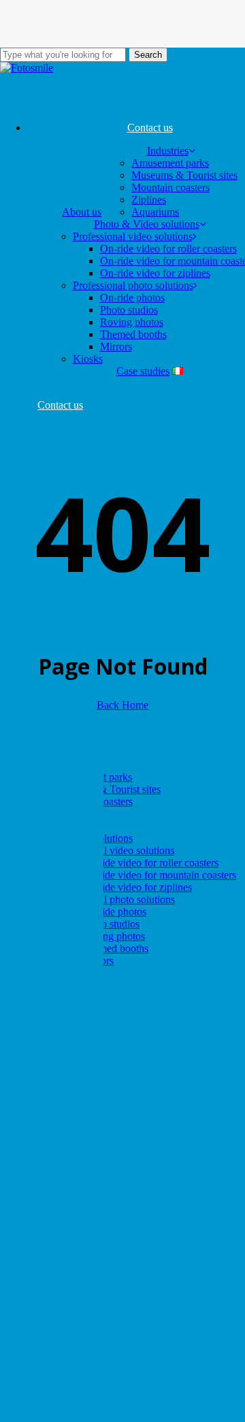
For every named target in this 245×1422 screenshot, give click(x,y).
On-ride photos (114, 911)
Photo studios (111, 924)
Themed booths (115, 948)
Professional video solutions (114, 850)
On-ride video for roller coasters (150, 862)
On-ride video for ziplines (137, 887)
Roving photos (113, 936)
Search (148, 55)
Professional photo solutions (114, 899)
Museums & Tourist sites (107, 789)
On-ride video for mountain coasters (159, 875)
